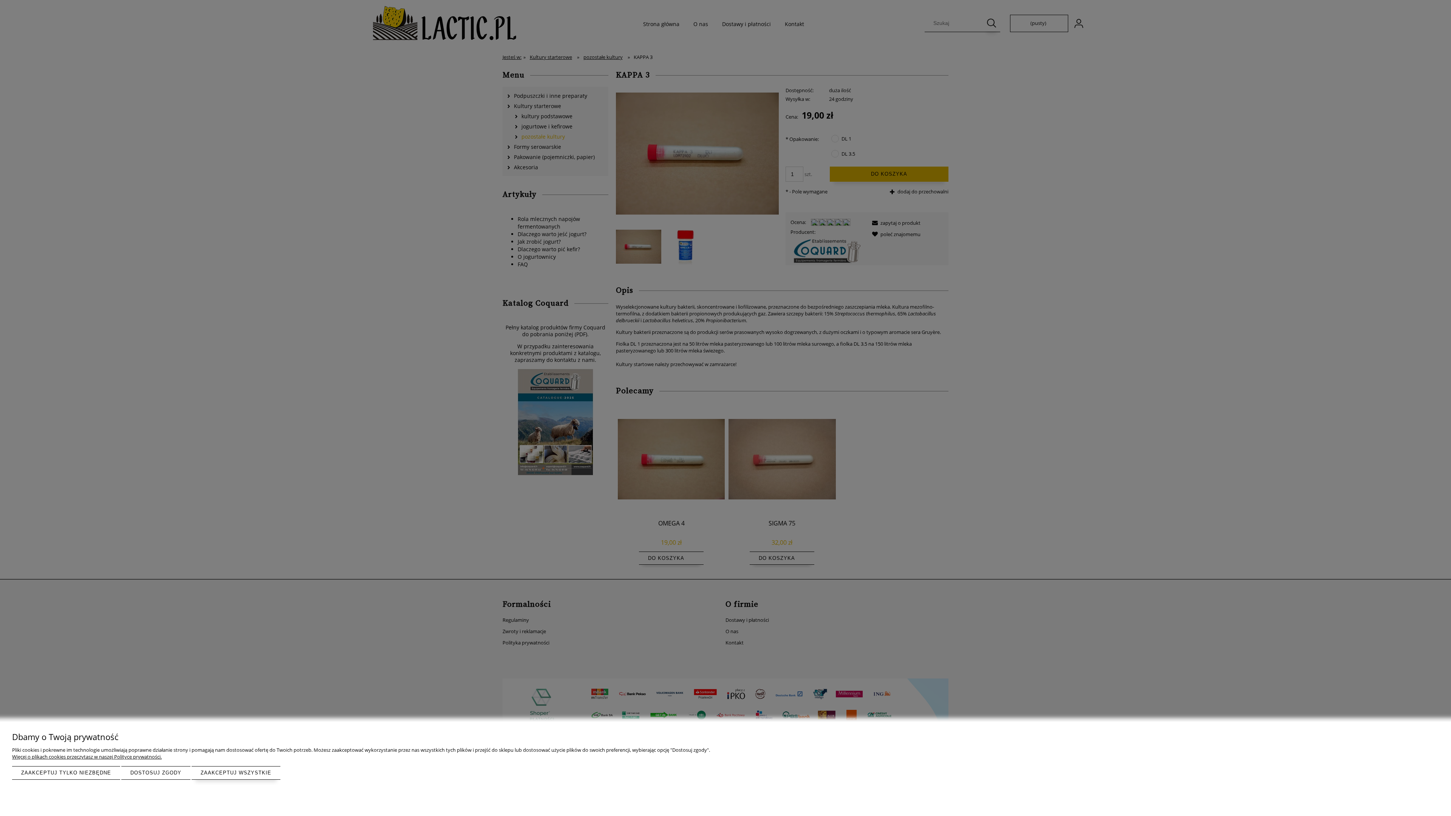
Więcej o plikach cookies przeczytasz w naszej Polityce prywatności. (87, 756)
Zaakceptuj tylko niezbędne (66, 773)
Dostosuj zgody (155, 773)
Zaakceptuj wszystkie (236, 773)
